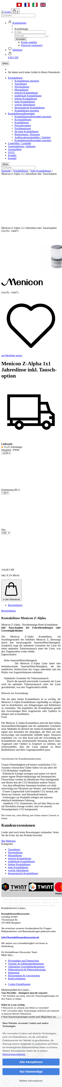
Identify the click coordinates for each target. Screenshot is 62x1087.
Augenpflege (14, 149)
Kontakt (12, 155)
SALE (11, 152)
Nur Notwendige (31, 1071)
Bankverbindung (16, 978)
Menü (5, 63)
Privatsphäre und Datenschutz (23, 960)
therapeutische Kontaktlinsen (30, 107)
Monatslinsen (21, 89)
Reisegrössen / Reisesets (27, 134)
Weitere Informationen (31, 1080)
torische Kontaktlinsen (26, 92)
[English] (43, 4)
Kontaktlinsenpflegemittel (21, 113)
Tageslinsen (21, 83)
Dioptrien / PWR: (10, 450)
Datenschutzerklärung (13, 1054)
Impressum (13, 972)
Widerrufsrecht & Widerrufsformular (27, 969)
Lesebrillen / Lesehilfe (19, 143)
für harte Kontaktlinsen (27, 131)
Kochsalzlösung (23, 119)
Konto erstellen (29, 42)
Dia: (3, 529)
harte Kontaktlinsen (25, 101)
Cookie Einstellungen (19, 984)
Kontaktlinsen (15, 77)
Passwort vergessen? (32, 45)
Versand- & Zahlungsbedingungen (26, 963)
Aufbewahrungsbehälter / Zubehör (33, 137)
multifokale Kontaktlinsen (28, 95)
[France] (27, 4)
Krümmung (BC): (10, 489)
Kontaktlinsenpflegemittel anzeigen (33, 116)
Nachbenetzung (23, 128)
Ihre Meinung (8, 840)
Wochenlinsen (22, 86)
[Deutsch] (19, 4)
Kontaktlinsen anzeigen (27, 80)
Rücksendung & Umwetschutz (24, 975)
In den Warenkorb (11, 599)
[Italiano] (35, 4)
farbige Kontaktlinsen (26, 98)
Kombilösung (22, 122)
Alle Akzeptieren (31, 1062)
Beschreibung (15, 605)
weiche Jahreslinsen (25, 104)
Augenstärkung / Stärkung (21, 146)
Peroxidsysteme (23, 125)
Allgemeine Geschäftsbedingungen (26, 966)
